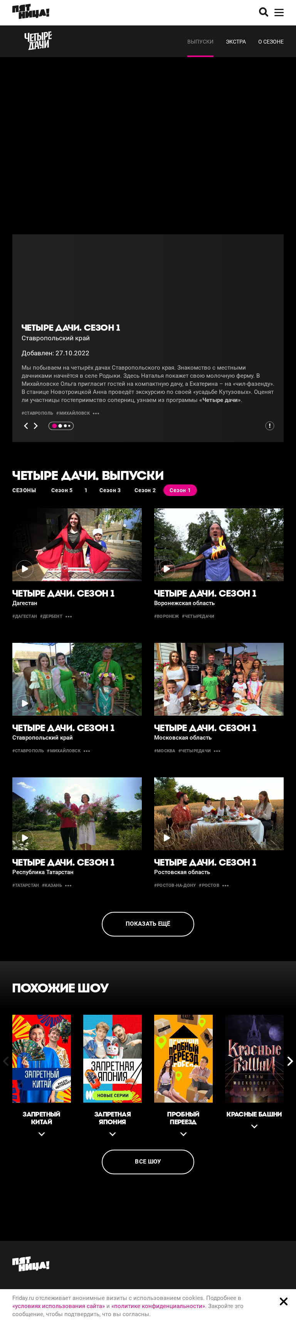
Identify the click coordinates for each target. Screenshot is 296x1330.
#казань (52, 885)
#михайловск (72, 413)
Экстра (236, 42)
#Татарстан (25, 885)
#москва (164, 750)
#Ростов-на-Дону (175, 885)
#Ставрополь (37, 413)
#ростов (209, 885)
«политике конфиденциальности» (158, 1306)
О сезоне (271, 42)
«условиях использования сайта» (58, 1306)
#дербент (51, 616)
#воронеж (166, 616)
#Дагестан (24, 616)
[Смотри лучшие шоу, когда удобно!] (30, 13)
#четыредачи (198, 616)
